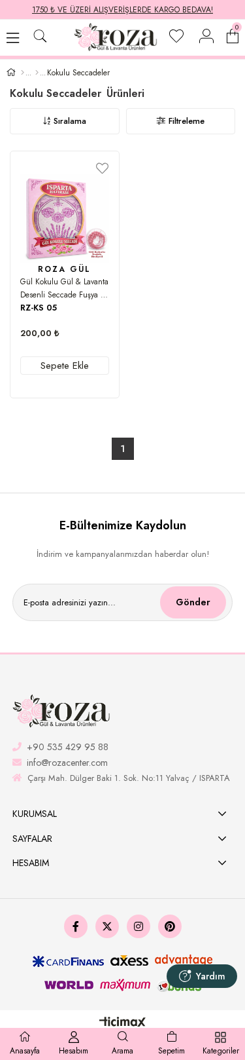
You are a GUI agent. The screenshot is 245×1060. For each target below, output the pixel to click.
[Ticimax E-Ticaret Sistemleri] (122, 1024)
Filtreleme (186, 121)
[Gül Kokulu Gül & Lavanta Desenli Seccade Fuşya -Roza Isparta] (64, 218)
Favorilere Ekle (102, 168)
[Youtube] (170, 926)
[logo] (61, 711)
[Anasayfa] (22, 73)
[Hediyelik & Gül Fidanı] (37, 73)
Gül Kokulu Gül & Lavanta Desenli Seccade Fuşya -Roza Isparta (64, 288)
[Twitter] (107, 926)
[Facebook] (76, 926)
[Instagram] (138, 926)
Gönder (193, 602)
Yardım (210, 976)
